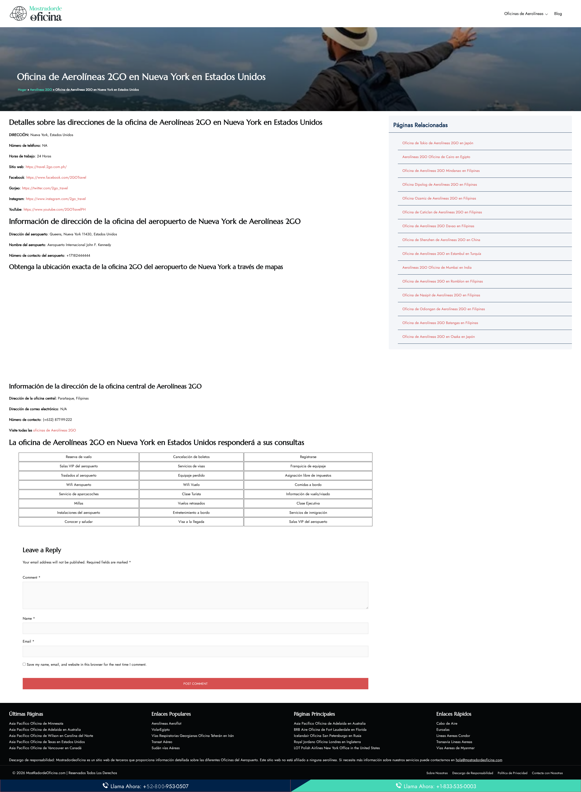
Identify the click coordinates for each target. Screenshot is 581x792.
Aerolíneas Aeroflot (166, 723)
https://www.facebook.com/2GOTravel (56, 177)
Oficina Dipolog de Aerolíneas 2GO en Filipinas (439, 184)
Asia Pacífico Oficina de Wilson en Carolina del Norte (51, 735)
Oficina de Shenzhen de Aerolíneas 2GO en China (441, 239)
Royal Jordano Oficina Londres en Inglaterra (327, 741)
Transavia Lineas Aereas (454, 741)
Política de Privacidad (512, 773)
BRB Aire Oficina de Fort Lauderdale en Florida (330, 729)
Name (29, 618)
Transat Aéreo (162, 741)
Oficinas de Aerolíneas (523, 14)
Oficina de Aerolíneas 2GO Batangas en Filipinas (440, 322)
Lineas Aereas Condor (453, 735)
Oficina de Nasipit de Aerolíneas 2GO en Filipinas (441, 295)
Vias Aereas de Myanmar (455, 748)
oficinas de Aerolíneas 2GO (54, 430)
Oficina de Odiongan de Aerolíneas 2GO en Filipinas (443, 309)
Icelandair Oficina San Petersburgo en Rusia (327, 735)
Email (28, 641)
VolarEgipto (161, 729)
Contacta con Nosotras (547, 773)
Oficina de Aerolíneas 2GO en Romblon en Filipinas (442, 281)
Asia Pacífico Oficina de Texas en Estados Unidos (47, 741)
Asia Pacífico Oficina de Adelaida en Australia (45, 729)
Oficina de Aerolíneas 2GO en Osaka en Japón (438, 336)
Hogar (22, 89)
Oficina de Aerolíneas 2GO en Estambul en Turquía (441, 253)
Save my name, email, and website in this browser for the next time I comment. (87, 664)
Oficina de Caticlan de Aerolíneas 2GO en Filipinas (442, 212)
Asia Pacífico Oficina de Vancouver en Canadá (45, 748)
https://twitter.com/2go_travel (45, 188)
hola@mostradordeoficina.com (479, 760)
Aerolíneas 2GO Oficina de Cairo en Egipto (436, 156)
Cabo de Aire (446, 723)
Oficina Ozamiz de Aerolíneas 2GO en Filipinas (439, 198)
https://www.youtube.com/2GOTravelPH (55, 209)
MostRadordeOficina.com (45, 772)
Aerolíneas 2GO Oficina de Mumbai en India (437, 267)
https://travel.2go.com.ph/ (46, 166)
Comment (31, 577)
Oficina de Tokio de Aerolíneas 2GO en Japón (437, 143)
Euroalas (442, 729)
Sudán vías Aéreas (166, 748)
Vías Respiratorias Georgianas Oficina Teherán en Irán (193, 735)
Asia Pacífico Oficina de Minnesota (36, 723)
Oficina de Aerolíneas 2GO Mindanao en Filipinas (441, 170)
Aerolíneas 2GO (41, 89)
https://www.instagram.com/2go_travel (56, 198)
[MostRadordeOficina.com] (36, 13)
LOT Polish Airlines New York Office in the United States (337, 748)
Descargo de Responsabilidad (472, 773)
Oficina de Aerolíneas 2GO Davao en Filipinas (438, 226)
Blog (558, 14)
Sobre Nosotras (437, 773)
